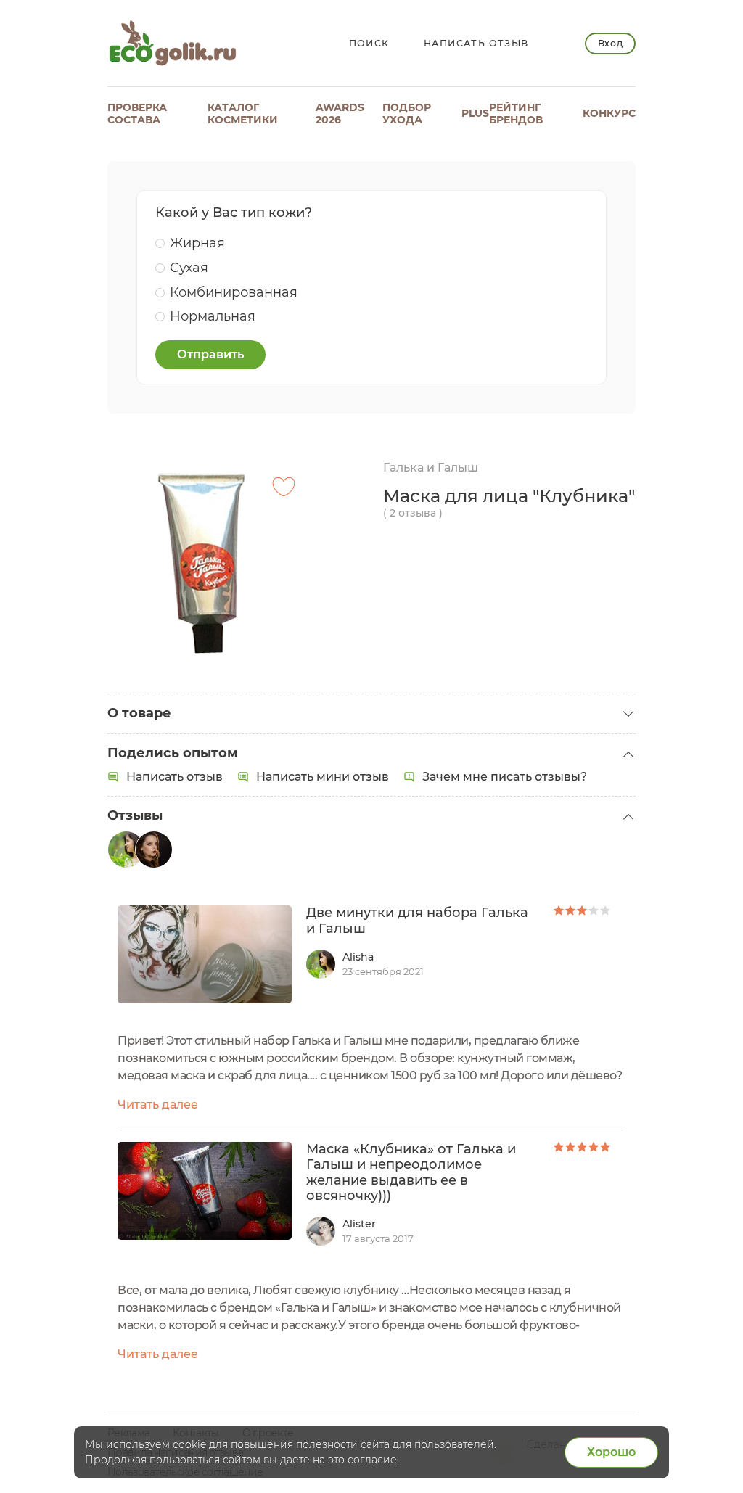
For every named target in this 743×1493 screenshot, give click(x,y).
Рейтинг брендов (516, 113)
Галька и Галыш (430, 467)
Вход (610, 43)
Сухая (189, 268)
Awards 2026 (340, 113)
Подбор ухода (406, 113)
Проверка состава (137, 113)
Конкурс (609, 113)
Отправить (210, 354)
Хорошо (611, 1452)
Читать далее (158, 1104)
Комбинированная (233, 292)
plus (475, 113)
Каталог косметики (243, 113)
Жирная (197, 243)
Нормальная (212, 316)
